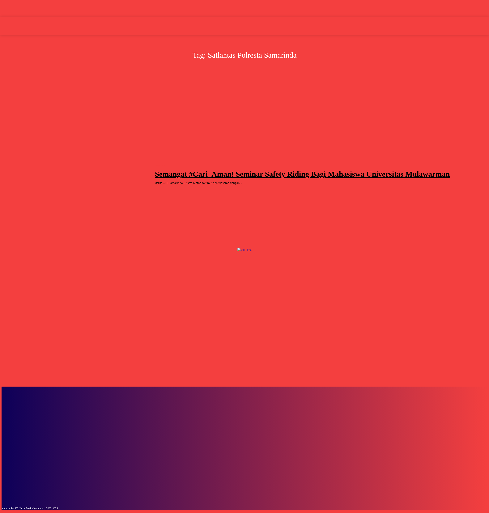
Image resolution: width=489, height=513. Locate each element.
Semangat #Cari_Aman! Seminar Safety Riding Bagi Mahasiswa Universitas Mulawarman (302, 174)
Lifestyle (160, 165)
